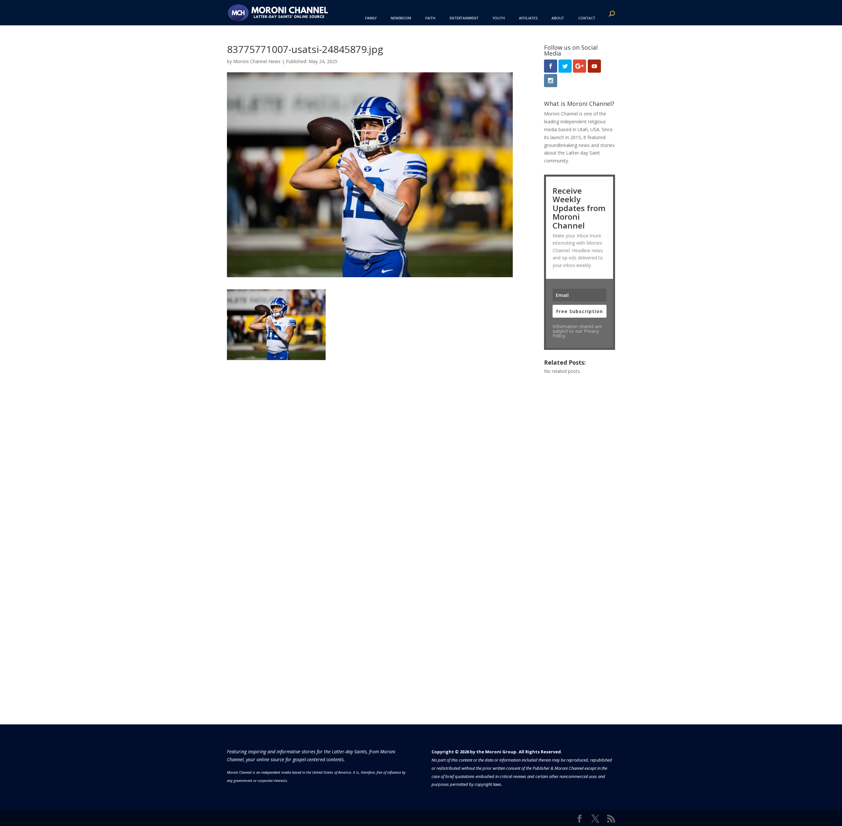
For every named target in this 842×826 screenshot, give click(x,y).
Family (371, 17)
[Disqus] (370, 442)
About (558, 17)
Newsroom (401, 17)
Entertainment (464, 17)
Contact (586, 17)
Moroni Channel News (257, 61)
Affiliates (528, 17)
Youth (499, 17)
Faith (430, 17)
